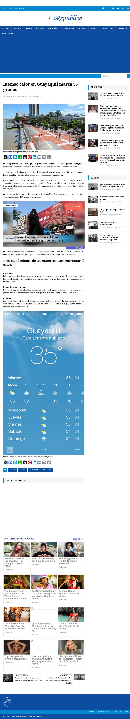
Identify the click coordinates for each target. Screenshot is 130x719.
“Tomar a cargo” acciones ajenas (112, 197)
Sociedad (82, 28)
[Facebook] (103, 8)
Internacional (67, 28)
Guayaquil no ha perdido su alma (112, 210)
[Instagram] (123, 8)
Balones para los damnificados (107, 223)
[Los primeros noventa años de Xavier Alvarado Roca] (93, 96)
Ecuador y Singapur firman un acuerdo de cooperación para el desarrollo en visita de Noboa (112, 159)
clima (22, 470)
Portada (6, 28)
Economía (52, 28)
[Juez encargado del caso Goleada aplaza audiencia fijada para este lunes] (93, 128)
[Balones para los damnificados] (93, 225)
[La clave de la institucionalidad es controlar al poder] (93, 238)
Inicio (91, 712)
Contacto (117, 712)
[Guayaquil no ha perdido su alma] (93, 212)
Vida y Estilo (8, 33)
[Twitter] (108, 8)
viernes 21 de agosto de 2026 (111, 202)
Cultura (103, 28)
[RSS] (128, 8)
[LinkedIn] (113, 8)
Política (17, 28)
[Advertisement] (65, 55)
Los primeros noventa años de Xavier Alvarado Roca (112, 94)
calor (12, 470)
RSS (126, 712)
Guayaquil (34, 470)
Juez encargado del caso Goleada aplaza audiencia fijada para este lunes (112, 127)
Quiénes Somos (104, 712)
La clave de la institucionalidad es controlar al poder (109, 237)
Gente (93, 28)
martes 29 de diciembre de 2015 (19, 97)
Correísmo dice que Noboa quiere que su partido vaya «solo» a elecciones (112, 142)
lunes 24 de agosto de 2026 (111, 98)
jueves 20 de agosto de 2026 (111, 227)
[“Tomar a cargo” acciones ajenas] (93, 199)
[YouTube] (118, 8)
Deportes (40, 28)
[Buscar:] (114, 76)
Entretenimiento (119, 28)
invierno (47, 470)
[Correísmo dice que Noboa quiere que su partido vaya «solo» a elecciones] (93, 143)
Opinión (28, 28)
